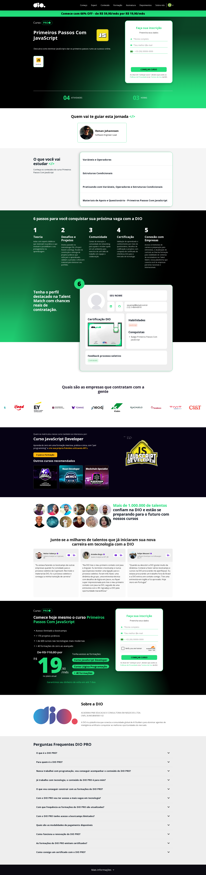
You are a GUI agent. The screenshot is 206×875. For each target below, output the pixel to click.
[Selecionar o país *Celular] (131, 51)
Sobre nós (160, 5)
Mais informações (101, 869)
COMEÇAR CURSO (149, 69)
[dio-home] (39, 5)
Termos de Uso (156, 77)
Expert (94, 5)
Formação (117, 5)
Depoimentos (145, 5)
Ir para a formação (45, 455)
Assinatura (131, 5)
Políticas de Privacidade (138, 77)
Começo (83, 5)
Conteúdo (105, 5)
